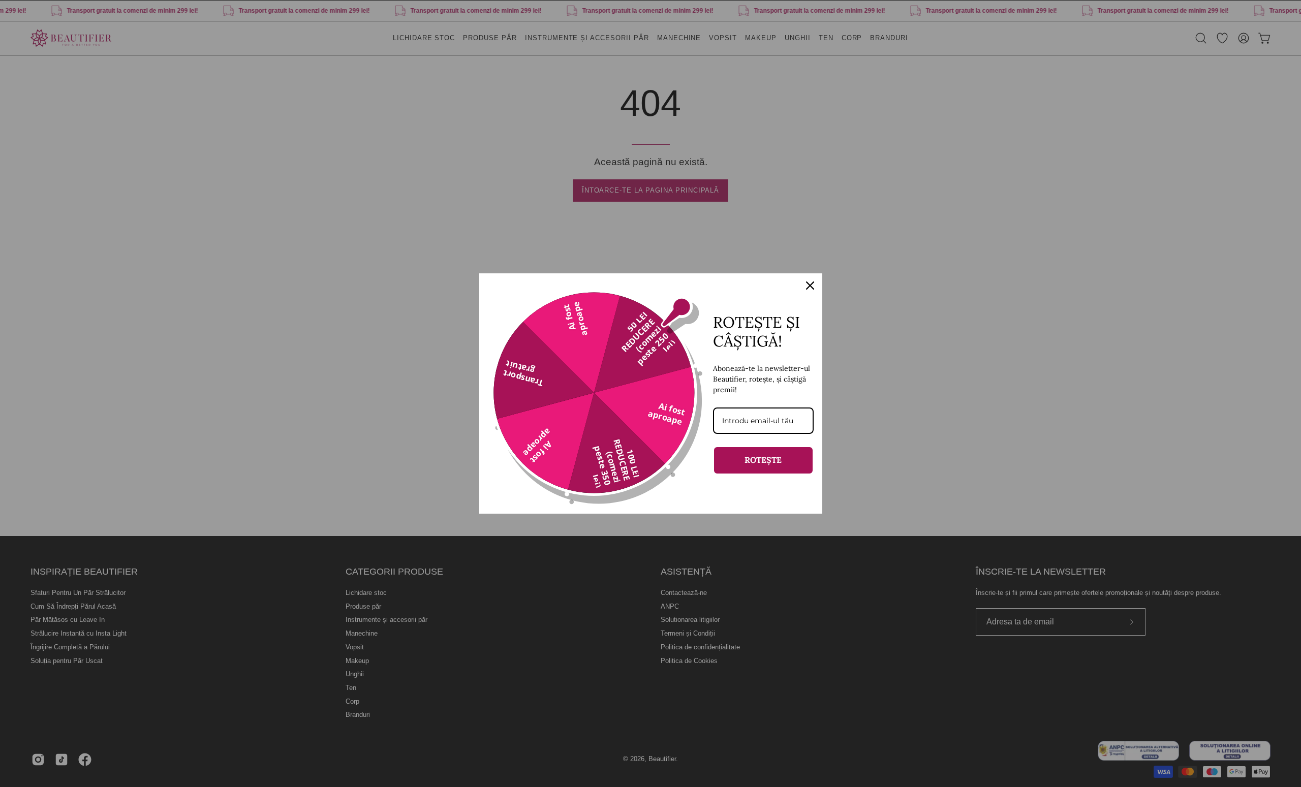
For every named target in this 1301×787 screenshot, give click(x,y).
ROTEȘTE (763, 460)
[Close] (810, 285)
